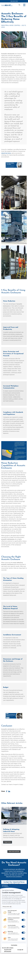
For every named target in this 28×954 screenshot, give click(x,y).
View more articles (14, 851)
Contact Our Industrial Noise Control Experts (14, 883)
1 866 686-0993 (14, 1)
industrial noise (6, 153)
